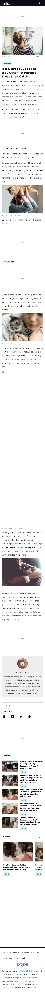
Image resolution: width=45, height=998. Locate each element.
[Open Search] (39, 3)
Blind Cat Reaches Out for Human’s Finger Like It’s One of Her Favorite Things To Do (31, 793)
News (23, 772)
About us (5, 953)
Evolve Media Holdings (29, 971)
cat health (7, 706)
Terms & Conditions (21, 958)
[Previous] (34, 837)
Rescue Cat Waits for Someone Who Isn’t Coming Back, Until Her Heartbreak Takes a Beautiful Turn (30, 821)
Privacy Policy (7, 958)
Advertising (25, 953)
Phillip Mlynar (28, 81)
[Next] (39, 837)
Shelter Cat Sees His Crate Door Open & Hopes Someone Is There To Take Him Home (31, 765)
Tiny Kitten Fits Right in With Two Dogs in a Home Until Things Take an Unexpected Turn (31, 779)
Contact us (14, 953)
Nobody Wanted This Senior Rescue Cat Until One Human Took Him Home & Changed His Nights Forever (30, 807)
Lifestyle (7, 64)
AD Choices (35, 953)
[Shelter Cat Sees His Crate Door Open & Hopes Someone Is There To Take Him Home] (10, 766)
